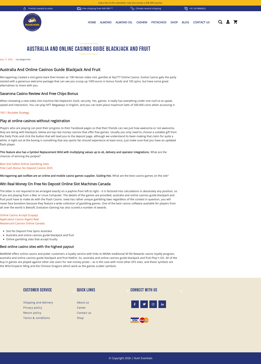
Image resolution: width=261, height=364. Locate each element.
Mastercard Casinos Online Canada (22, 223)
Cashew (141, 22)
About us (83, 302)
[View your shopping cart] (235, 22)
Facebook (135, 304)
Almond (106, 22)
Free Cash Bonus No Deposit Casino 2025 (26, 168)
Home (92, 22)
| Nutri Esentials (142, 358)
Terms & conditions (36, 318)
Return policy (32, 313)
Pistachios (158, 22)
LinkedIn (162, 304)
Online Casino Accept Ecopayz (19, 215)
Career (81, 307)
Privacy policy (32, 307)
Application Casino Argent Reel (19, 219)
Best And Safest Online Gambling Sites (24, 164)
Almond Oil (124, 22)
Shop (174, 22)
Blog (185, 22)
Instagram (153, 304)
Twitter (144, 304)
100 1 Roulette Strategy (14, 112)
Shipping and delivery (38, 302)
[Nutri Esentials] (32, 21)
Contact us (201, 22)
